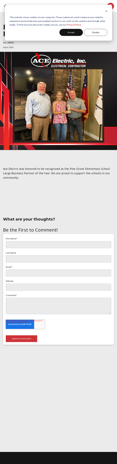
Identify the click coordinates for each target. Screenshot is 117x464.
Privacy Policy (74, 24)
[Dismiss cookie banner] (106, 11)
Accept (71, 32)
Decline (95, 32)
